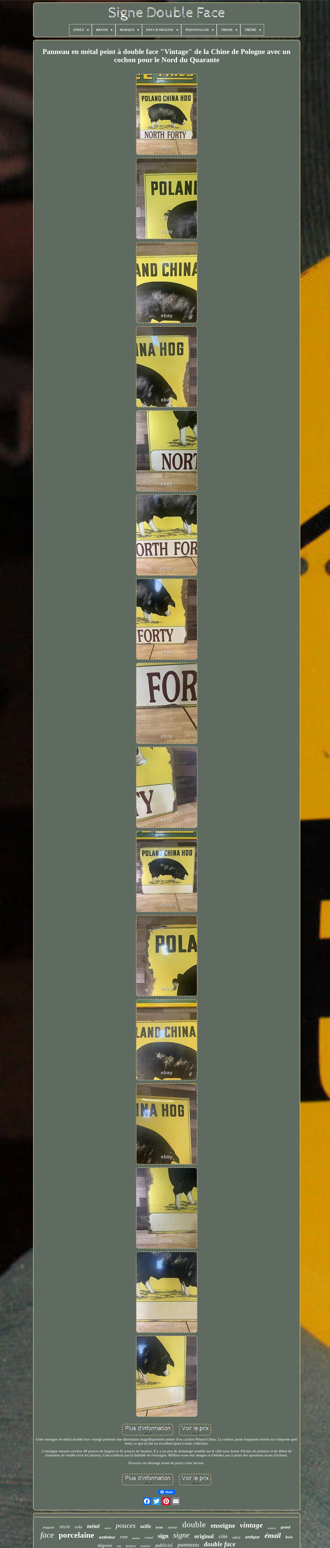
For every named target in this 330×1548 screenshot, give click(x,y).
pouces (126, 1525)
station (107, 1528)
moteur (172, 1527)
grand (285, 1527)
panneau (188, 1544)
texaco (131, 1546)
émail (273, 1535)
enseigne (223, 1525)
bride (159, 1527)
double (194, 1524)
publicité (164, 1545)
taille (145, 1526)
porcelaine (76, 1535)
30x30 (64, 1527)
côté (223, 1536)
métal (93, 1526)
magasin (48, 1527)
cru (119, 1546)
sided (236, 1537)
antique (252, 1536)
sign (163, 1535)
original (204, 1536)
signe (181, 1535)
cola (78, 1526)
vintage (251, 1525)
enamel (149, 1537)
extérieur (107, 1537)
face (47, 1534)
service (136, 1538)
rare (124, 1536)
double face (220, 1544)
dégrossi (105, 1545)
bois (289, 1537)
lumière (146, 1546)
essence (272, 1528)
